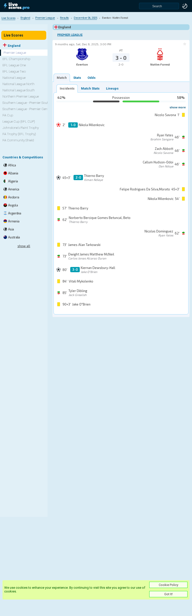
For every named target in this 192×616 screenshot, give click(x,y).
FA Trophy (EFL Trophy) (19, 134)
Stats (77, 78)
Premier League (69, 35)
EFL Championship (16, 59)
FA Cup (7, 115)
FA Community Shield (18, 140)
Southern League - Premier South (26, 103)
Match (62, 78)
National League (14, 78)
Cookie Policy (168, 585)
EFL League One (14, 65)
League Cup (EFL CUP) (18, 121)
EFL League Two (14, 71)
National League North (18, 84)
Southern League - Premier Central (27, 109)
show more (178, 107)
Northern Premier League (20, 96)
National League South (18, 90)
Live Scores (13, 35)
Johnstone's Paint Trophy (20, 128)
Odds (92, 78)
